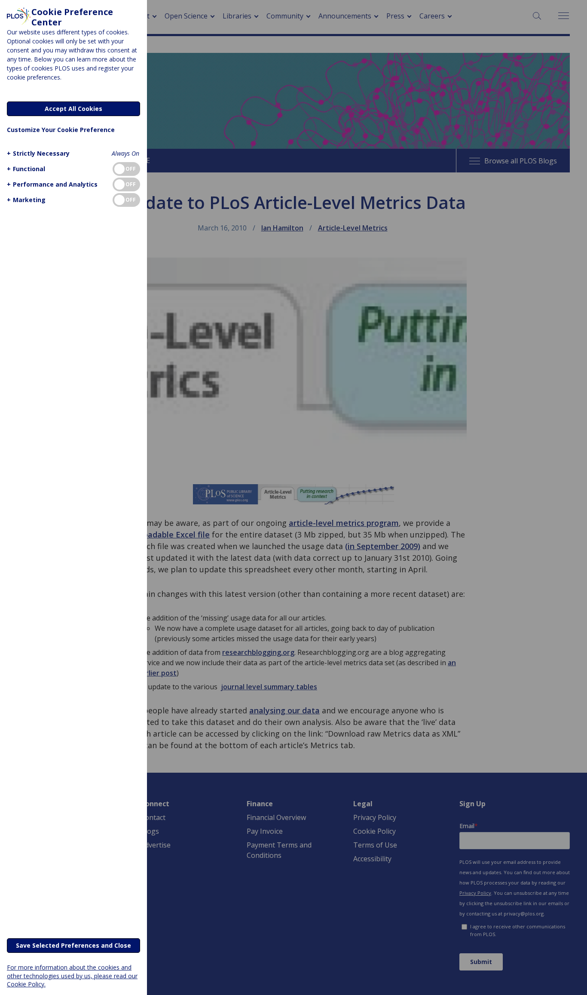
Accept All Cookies (73, 108)
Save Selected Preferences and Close (73, 945)
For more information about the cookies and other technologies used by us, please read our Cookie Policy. (72, 975)
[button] (38, 153)
